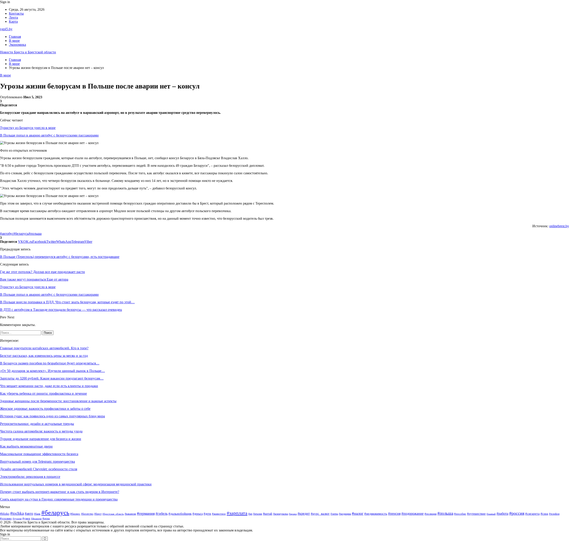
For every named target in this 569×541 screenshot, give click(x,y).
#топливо (6, 518)
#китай (267, 513)
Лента (13, 17)
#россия (516, 513)
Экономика (17, 44)
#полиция (431, 513)
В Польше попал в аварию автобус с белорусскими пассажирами (49, 135)
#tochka (17, 513)
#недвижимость (375, 513)
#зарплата (237, 513)
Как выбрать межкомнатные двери (26, 446)
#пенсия (394, 513)
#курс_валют (320, 513)
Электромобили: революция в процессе (30, 477)
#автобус (6, 233)
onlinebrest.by (559, 226)
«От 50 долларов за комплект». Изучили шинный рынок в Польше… (52, 371)
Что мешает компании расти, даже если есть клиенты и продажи (49, 386)
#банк (37, 513)
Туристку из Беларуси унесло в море (28, 128)
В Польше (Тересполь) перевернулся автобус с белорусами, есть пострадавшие (59, 257)
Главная (15, 36)
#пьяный (491, 514)
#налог (357, 513)
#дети (207, 513)
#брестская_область (113, 514)
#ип (250, 514)
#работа (502, 514)
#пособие (460, 513)
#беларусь (20, 233)
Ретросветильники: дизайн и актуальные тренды (37, 424)
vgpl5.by (6, 29)
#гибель (162, 513)
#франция (36, 518)
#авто (29, 513)
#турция (17, 518)
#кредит (304, 513)
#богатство (87, 513)
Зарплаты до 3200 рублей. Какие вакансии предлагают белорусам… (52, 378)
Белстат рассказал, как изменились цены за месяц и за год (44, 356)
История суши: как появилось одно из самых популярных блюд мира (52, 416)
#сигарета (532, 513)
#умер (26, 518)
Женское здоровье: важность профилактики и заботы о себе (45, 408)
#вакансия (130, 513)
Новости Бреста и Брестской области (28, 52)
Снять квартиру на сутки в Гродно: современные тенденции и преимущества (59, 499)
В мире (14, 40)
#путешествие (476, 513)
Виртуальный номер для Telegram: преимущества (37, 461)
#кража (293, 514)
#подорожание (412, 513)
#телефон (554, 514)
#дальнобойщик (180, 513)
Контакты (16, 13)
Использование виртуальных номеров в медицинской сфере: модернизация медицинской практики (76, 484)
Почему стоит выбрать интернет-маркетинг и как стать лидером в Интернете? (59, 492)
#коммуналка (280, 514)
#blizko (4, 513)
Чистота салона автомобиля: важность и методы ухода (41, 431)
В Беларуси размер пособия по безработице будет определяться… (49, 363)
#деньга (197, 513)
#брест (98, 514)
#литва (334, 513)
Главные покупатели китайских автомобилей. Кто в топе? (44, 348)
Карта (13, 21)
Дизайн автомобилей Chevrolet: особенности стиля (38, 469)
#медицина (345, 513)
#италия (257, 513)
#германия (146, 513)
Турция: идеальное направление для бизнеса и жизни (40, 439)
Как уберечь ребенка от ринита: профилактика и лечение (43, 393)
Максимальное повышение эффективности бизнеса (39, 454)
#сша (544, 513)
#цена (46, 518)
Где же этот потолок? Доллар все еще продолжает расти (42, 272)
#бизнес (75, 513)
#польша (35, 233)
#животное (219, 513)
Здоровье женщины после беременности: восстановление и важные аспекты (58, 401)
